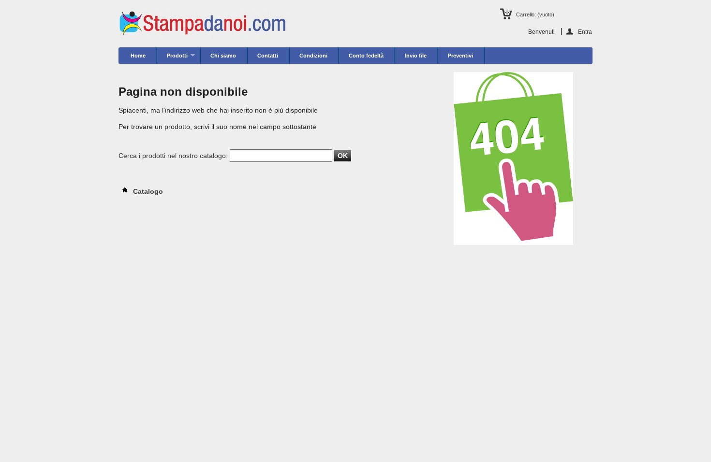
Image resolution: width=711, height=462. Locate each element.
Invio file (416, 55)
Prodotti (172, 58)
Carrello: (535, 14)
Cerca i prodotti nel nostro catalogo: (173, 155)
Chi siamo (223, 55)
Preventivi (460, 55)
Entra (585, 32)
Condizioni (313, 55)
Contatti (267, 55)
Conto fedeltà (366, 55)
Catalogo (147, 191)
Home (138, 55)
